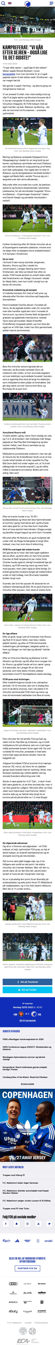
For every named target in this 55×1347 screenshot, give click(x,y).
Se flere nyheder (27, 1084)
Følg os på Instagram (28, 1224)
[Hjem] (27, 4)
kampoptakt (9, 74)
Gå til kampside (27, 1020)
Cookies (28, 1323)
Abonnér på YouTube (38, 1224)
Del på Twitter (29, 990)
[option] (27, 22)
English (10, 3)
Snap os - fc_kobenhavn (17, 1224)
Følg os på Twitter (49, 1224)
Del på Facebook (29, 982)
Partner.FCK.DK (27, 1268)
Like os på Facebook (6, 1224)
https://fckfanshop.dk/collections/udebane (25, 1090)
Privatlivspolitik (41, 1323)
